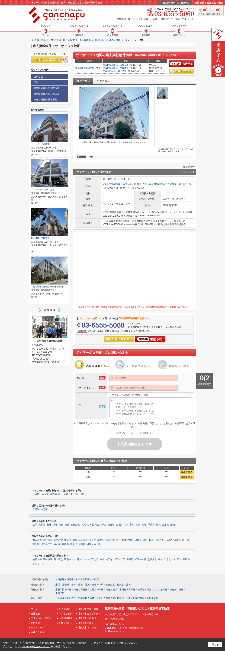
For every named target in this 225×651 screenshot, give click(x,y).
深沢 (138, 524)
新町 (132, 524)
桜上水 (169, 540)
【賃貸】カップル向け (89, 613)
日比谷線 (151, 589)
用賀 (126, 524)
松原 (151, 540)
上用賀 (165, 524)
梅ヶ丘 (57, 544)
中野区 (44, 509)
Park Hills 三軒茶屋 (40, 238)
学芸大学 (171, 559)
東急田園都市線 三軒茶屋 (47, 94)
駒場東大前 (70, 559)
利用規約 (80, 423)
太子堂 (41, 524)
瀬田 (172, 524)
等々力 (92, 540)
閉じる (215, 644)
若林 (49, 524)
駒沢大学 (58, 540)
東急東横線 (111, 589)
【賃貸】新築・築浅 (88, 609)
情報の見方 (189, 167)
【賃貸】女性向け (87, 618)
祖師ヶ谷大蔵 (93, 544)
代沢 (158, 524)
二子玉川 (83, 540)
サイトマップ (37, 627)
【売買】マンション (88, 627)
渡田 (128, 584)
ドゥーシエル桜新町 (40, 144)
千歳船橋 (80, 544)
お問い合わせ (66, 623)
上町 (145, 540)
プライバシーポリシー (101, 423)
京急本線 (162, 589)
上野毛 (100, 540)
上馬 (35, 524)
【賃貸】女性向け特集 (72, 494)
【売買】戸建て (86, 623)
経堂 (72, 544)
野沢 (103, 524)
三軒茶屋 (124, 68)
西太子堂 (122, 71)
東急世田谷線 (109, 71)
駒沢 (97, 524)
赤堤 (144, 524)
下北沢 (36, 544)
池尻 (61, 524)
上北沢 (119, 524)
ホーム (34, 609)
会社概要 (35, 613)
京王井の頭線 (96, 589)
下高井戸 (159, 540)
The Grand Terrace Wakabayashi (47, 287)
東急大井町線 (176, 589)
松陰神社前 (127, 540)
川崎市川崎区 (83, 579)
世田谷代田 (46, 544)
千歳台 (151, 524)
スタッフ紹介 (66, 613)
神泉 (101, 559)
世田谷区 (86, 68)
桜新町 (110, 524)
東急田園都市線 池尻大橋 (47, 88)
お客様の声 (64, 609)
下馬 (83, 524)
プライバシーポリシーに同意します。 (136, 433)
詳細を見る (186, 472)
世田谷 (90, 524)
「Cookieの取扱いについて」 (36, 646)
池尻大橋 (124, 65)
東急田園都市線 (110, 65)
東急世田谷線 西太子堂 (45, 99)
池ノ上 (185, 540)
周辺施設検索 (66, 618)
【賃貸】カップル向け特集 (46, 494)
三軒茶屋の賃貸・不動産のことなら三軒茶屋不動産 (137, 608)
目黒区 (36, 509)
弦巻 (55, 524)
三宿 (92, 68)
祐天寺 (108, 559)
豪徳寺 (65, 544)
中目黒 (130, 559)
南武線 (141, 589)
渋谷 (179, 559)
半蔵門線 (60, 593)
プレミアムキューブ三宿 (42, 189)
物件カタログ (37, 632)
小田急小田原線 (127, 589)
